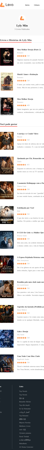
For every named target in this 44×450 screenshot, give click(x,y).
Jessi (18, 211)
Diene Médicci (22, 310)
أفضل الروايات (24, 412)
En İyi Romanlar (25, 409)
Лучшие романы (25, 433)
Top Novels (23, 391)
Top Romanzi (23, 416)
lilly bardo (20, 335)
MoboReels (23, 443)
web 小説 (22, 429)
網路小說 (22, 419)
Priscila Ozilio (22, 236)
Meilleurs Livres (24, 426)
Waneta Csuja (21, 186)
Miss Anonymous (23, 260)
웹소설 (21, 398)
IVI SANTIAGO (23, 285)
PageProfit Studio (23, 359)
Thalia (19, 161)
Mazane (19, 137)
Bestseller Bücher (25, 402)
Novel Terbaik (24, 436)
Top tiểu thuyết (24, 405)
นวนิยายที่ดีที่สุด (25, 440)
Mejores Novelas (24, 423)
